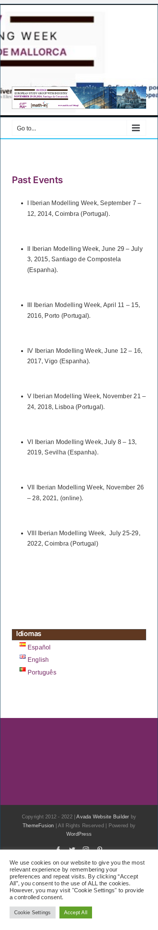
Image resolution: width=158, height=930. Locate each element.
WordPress (79, 834)
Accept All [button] (75, 912)
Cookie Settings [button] (32, 912)
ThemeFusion (38, 825)
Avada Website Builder (102, 817)
